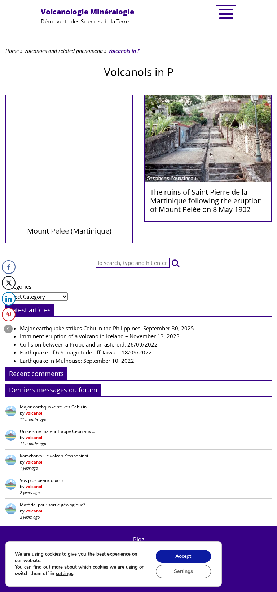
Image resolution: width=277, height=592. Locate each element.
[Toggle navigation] (226, 13)
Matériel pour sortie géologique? (52, 505)
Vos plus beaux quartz (42, 480)
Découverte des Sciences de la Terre (87, 16)
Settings (183, 571)
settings (64, 573)
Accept (183, 556)
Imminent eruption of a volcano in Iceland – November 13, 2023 (100, 336)
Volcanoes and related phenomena (63, 51)
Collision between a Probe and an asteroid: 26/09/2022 (89, 344)
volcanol (34, 413)
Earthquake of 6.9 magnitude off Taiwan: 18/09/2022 (86, 352)
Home (12, 51)
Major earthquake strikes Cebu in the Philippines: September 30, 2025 (107, 328)
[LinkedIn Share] (9, 299)
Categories (18, 286)
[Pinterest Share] (9, 314)
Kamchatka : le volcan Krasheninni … (56, 456)
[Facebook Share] (9, 267)
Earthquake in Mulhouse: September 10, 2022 (77, 360)
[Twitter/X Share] (9, 283)
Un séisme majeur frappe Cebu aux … (57, 431)
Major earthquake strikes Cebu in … (55, 407)
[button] (176, 263)
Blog (138, 539)
